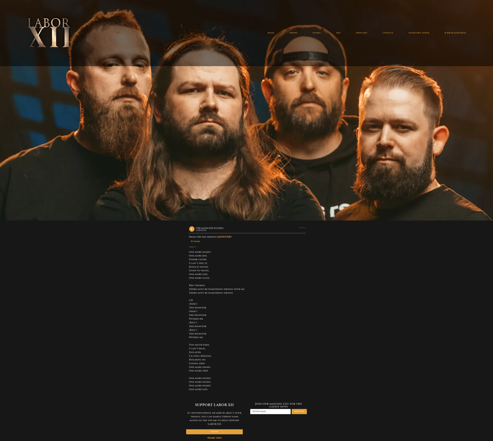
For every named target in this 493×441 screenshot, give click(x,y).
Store (316, 33)
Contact (388, 33)
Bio (338, 33)
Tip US (214, 432)
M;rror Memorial (455, 33)
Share (196, 241)
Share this (214, 438)
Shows (294, 33)
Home (271, 33)
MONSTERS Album (419, 33)
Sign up (299, 411)
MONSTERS (224, 237)
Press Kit (361, 33)
